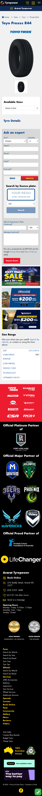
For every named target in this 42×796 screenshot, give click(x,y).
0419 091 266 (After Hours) (17, 595)
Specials (7, 698)
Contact (6, 701)
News (6, 717)
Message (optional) (11, 232)
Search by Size (9, 655)
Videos (6, 723)
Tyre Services (8, 689)
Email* (6, 161)
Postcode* (8, 169)
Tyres (5, 649)
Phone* (6, 153)
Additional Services (10, 695)
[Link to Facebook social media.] (21, 790)
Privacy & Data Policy (17, 785)
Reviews (7, 720)
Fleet (5, 707)
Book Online (9, 704)
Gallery (6, 714)
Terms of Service (30, 252)
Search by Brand (9, 658)
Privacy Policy (15, 252)
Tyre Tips (6, 664)
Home (6, 17)
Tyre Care (7, 661)
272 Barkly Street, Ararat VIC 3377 (20, 584)
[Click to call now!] (27, 3)
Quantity (31, 137)
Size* (6, 137)
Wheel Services (9, 692)
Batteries (6, 683)
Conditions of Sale (31, 785)
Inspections (7, 686)
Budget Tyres (8, 738)
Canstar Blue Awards (11, 735)
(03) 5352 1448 (15, 590)
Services (7, 677)
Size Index (7, 732)
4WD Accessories (10, 680)
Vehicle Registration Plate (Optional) (14, 223)
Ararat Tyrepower (23, 8)
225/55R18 (34, 350)
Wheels (6, 667)
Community (8, 711)
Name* (7, 145)
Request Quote (12, 261)
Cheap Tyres (8, 741)
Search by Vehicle (10, 652)
